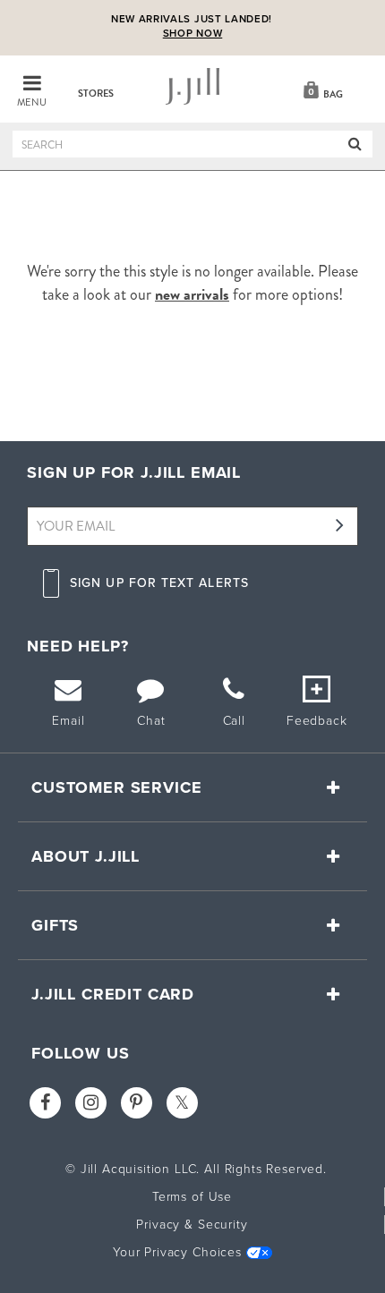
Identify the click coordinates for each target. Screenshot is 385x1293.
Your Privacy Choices (177, 1252)
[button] (321, 88)
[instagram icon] (91, 1103)
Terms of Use (192, 1196)
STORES (96, 93)
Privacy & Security (191, 1224)
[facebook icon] (45, 1103)
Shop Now (193, 33)
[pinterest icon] (136, 1103)
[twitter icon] (182, 1103)
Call (234, 720)
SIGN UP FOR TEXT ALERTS (159, 583)
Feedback (317, 720)
